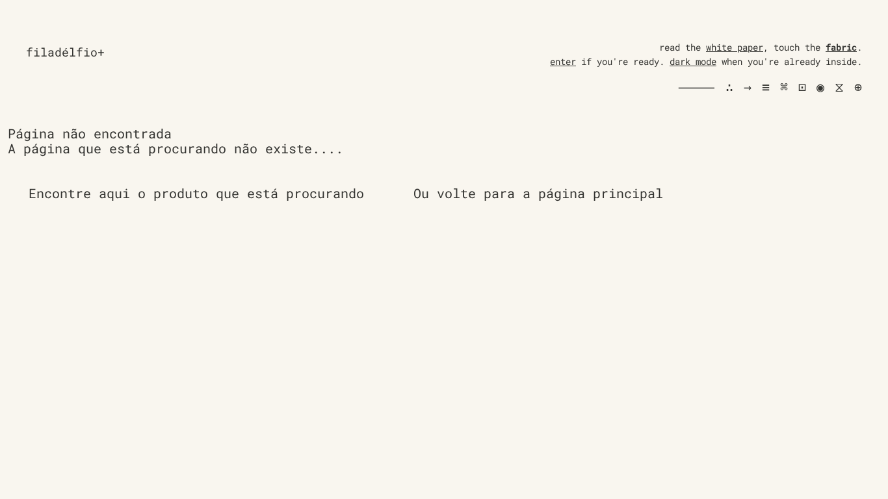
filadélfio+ (65, 52)
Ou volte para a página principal (538, 193)
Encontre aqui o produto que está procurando (196, 193)
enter (563, 61)
